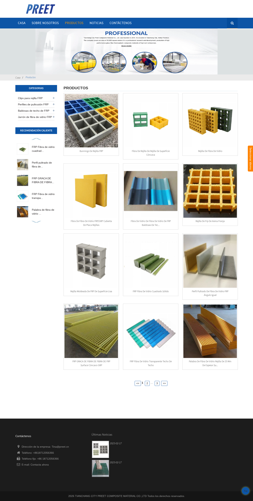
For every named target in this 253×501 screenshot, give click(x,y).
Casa (22, 23)
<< (137, 383)
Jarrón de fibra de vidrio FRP (35, 117)
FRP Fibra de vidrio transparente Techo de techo (151, 363)
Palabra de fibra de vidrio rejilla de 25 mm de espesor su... (210, 363)
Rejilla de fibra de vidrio (210, 151)
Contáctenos (121, 23)
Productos (74, 23)
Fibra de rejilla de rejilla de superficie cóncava (151, 153)
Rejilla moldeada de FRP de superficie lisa (91, 291)
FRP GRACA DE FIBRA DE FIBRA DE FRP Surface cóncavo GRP (91, 363)
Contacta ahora (40, 464)
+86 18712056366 (48, 458)
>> (164, 383)
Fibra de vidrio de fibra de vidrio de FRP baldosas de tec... (151, 223)
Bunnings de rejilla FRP (91, 151)
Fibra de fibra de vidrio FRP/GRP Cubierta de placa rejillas (91, 223)
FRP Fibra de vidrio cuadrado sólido (151, 291)
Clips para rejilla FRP (30, 98)
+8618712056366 (43, 452)
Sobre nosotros (45, 23)
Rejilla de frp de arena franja (210, 221)
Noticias (97, 23)
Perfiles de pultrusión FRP (33, 104)
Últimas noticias (101, 435)
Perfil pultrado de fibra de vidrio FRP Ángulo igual (210, 293)
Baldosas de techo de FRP (33, 110)
